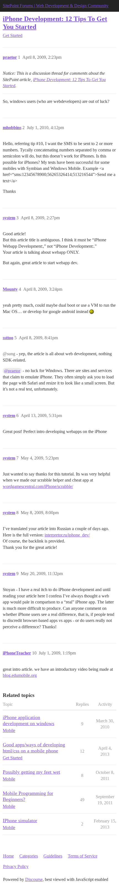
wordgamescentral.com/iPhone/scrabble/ (38, 486)
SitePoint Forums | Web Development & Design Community (55, 5)
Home (8, 856)
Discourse (34, 879)
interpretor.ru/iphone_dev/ (67, 535)
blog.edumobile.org (20, 675)
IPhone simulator (20, 820)
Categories (28, 856)
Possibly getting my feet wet (31, 772)
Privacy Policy (16, 866)
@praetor (12, 370)
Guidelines (52, 856)
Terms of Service (82, 856)
